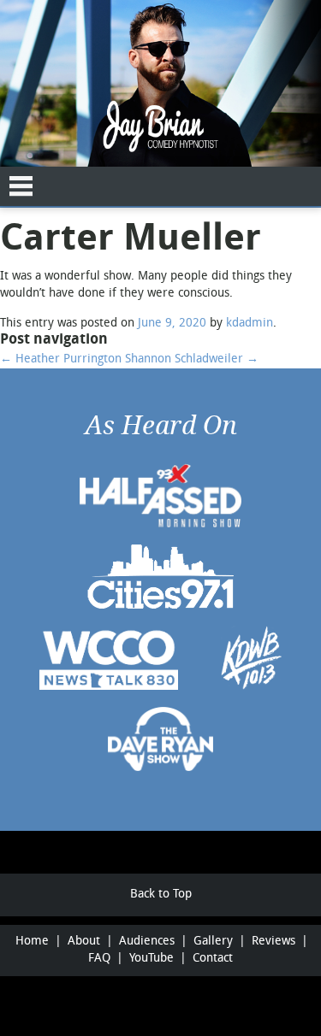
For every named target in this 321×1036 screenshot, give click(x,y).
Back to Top (161, 894)
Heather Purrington (61, 359)
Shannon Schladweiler (192, 359)
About (84, 941)
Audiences (147, 941)
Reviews (273, 941)
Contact (213, 958)
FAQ (99, 958)
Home (32, 941)
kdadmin (249, 323)
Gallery (213, 941)
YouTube (151, 958)
